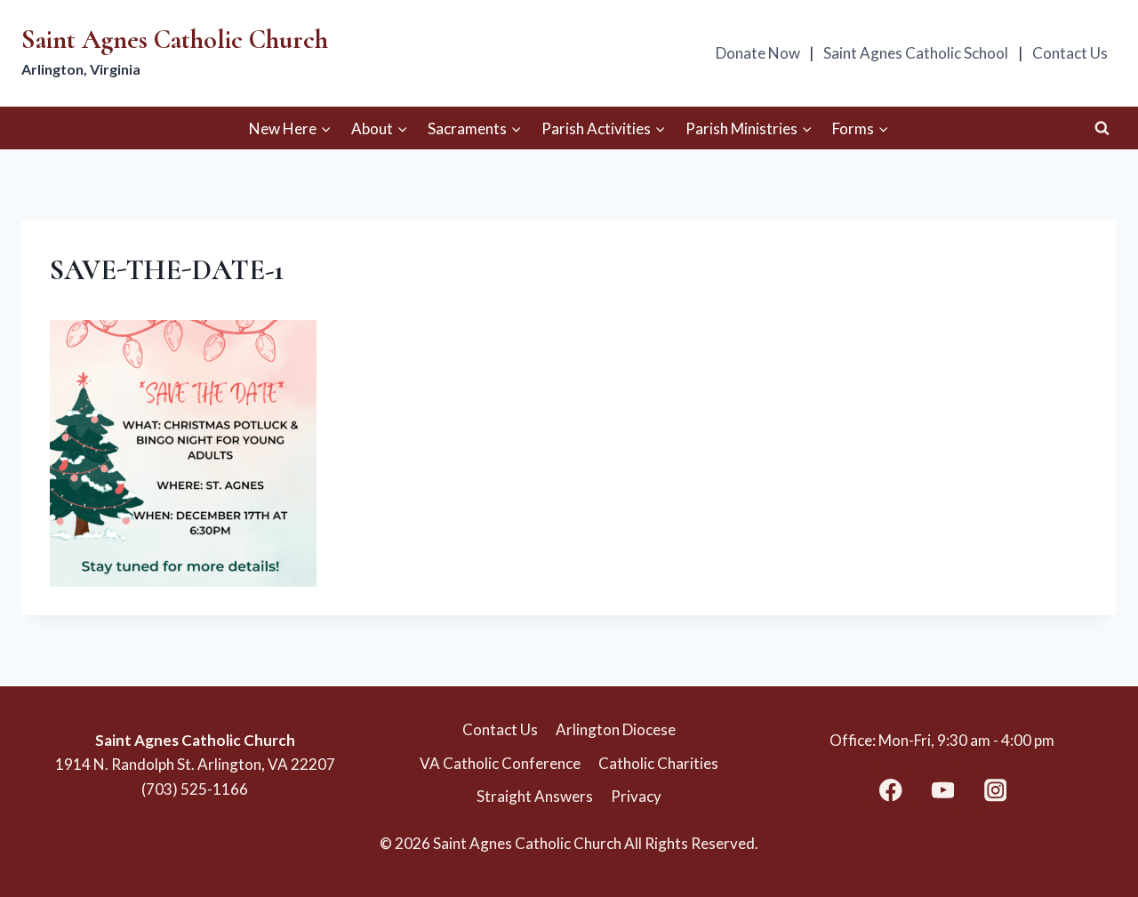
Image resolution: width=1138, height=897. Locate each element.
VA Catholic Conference (500, 763)
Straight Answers (535, 796)
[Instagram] (995, 790)
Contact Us (1070, 53)
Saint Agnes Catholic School (915, 53)
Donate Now (758, 53)
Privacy (636, 796)
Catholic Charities (658, 763)
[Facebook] (891, 790)
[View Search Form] (1101, 128)
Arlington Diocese (616, 729)
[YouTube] (943, 790)
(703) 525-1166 (194, 789)
